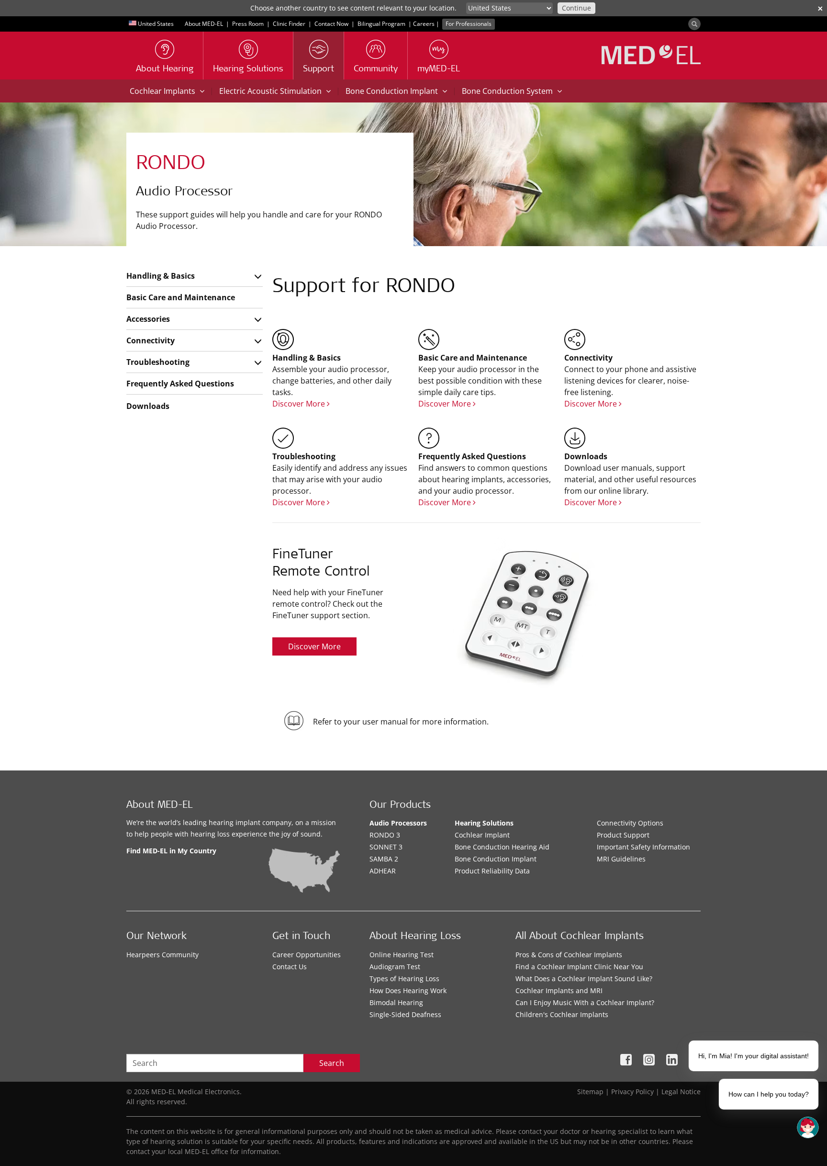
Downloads (147, 406)
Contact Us (289, 966)
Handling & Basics (160, 276)
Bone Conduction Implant (495, 858)
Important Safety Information (643, 846)
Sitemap (590, 1091)
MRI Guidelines (621, 858)
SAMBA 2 (383, 858)
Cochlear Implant (482, 834)
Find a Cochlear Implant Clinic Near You (579, 966)
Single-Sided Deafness (405, 1014)
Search (331, 1063)
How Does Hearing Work (408, 990)
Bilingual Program (381, 24)
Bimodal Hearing (396, 1002)
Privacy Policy (632, 1091)
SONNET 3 (385, 846)
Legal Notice (681, 1091)
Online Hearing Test (401, 954)
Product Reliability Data (492, 870)
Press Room (248, 24)
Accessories (148, 319)
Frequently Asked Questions (180, 383)
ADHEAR (382, 870)
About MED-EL (204, 24)
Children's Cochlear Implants (561, 1014)
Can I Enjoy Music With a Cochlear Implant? (584, 1002)
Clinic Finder (289, 24)
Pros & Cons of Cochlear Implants (568, 954)
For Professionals (469, 24)
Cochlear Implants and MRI (559, 990)
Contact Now (331, 24)
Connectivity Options (630, 822)
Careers (424, 24)
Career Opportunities (306, 954)
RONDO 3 (384, 834)
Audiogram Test (394, 966)
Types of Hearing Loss (404, 978)
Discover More (299, 403)
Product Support (623, 834)
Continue (576, 7)
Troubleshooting (158, 362)
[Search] (694, 24)
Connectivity (150, 340)
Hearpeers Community (162, 954)
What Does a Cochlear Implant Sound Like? (583, 978)
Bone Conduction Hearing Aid (502, 846)
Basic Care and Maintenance (180, 297)
